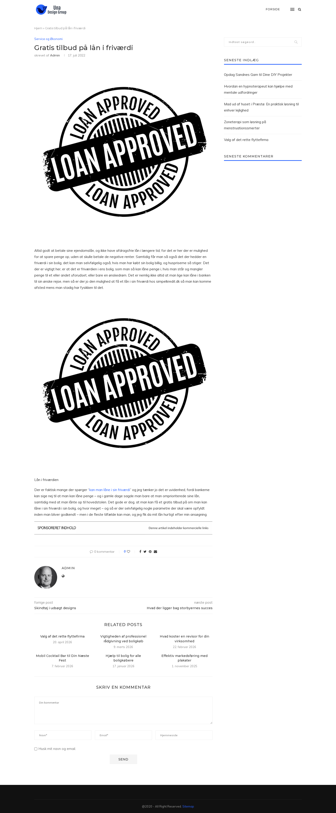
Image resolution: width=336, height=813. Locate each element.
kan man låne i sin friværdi (109, 490)
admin (55, 55)
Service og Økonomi (48, 39)
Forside (273, 9)
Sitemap (188, 806)
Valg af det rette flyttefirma (62, 636)
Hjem (38, 28)
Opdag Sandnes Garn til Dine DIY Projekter (258, 74)
